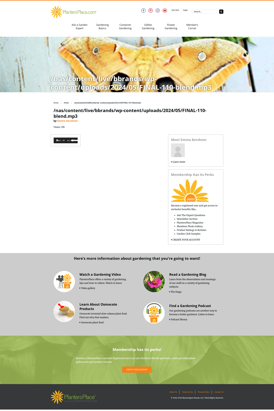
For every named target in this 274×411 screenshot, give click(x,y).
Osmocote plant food (92, 322)
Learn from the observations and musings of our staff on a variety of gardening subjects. (192, 283)
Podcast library (178, 319)
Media (66, 103)
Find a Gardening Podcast (190, 305)
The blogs (176, 291)
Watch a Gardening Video (100, 274)
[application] (66, 140)
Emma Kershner (67, 120)
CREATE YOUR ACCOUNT (186, 239)
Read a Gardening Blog (187, 274)
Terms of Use (187, 392)
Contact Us (218, 392)
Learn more (178, 161)
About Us (173, 392)
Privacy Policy (203, 392)
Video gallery (87, 288)
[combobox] (205, 12)
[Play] (57, 140)
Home (56, 103)
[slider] (74, 140)
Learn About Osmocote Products (98, 306)
